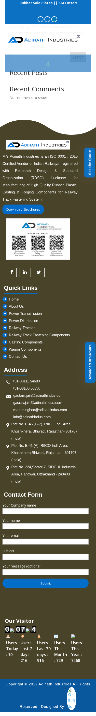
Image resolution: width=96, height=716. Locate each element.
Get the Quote (89, 162)
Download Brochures (23, 209)
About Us (16, 306)
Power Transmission (25, 313)
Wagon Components (25, 349)
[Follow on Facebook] (40, 19)
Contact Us (18, 356)
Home (14, 299)
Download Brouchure (90, 362)
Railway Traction (22, 328)
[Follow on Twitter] (47, 19)
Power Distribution (23, 321)
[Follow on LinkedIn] (54, 19)
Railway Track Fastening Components (39, 335)
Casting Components (26, 342)
